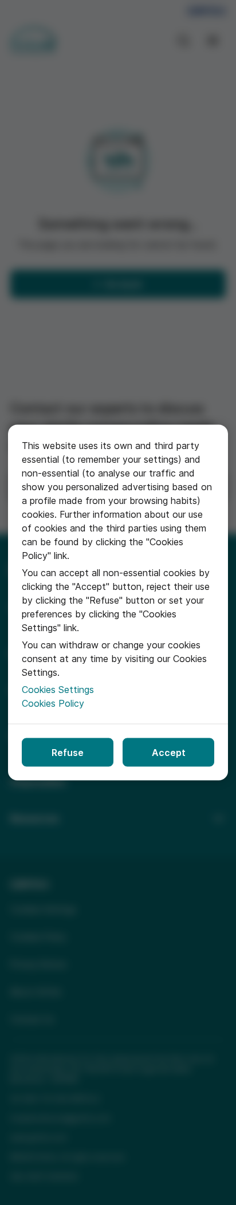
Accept (169, 752)
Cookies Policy (53, 703)
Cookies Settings (58, 689)
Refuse (68, 752)
